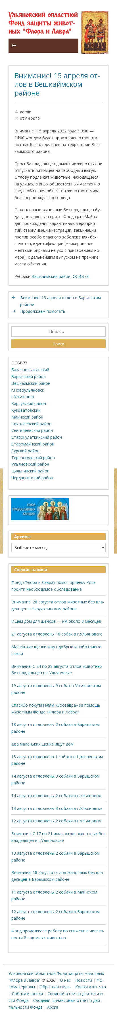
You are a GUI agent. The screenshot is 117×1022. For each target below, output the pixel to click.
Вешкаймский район (51, 276)
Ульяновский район (30, 464)
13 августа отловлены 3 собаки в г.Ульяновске (57, 808)
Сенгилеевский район (32, 430)
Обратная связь (55, 986)
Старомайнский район (32, 444)
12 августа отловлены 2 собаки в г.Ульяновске (57, 820)
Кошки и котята (90, 986)
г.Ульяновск (22, 396)
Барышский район (28, 376)
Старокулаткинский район (36, 437)
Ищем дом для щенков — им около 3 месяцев (56, 621)
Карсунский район (28, 403)
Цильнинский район (30, 471)
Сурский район (25, 450)
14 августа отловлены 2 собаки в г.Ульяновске (57, 795)
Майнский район (27, 417)
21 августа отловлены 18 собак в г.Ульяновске (57, 634)
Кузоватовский (26, 410)
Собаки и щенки (27, 993)
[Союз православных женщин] (40, 518)
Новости (83, 980)
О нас (65, 980)
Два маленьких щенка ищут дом (42, 744)
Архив (52, 1007)
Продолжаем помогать (42, 311)
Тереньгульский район (33, 457)
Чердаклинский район (32, 477)
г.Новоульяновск (27, 390)
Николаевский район (31, 423)
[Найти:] (58, 331)
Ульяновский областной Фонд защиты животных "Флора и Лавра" (43, 23)
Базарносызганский (30, 369)
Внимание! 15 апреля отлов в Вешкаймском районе (57, 84)
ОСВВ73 (81, 276)
